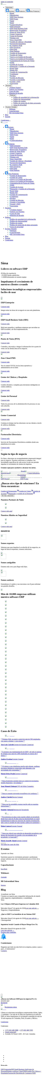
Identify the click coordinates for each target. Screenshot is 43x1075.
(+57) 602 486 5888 (11, 1030)
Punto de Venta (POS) (17, 32)
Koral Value (14, 68)
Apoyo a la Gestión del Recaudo (21, 57)
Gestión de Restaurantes (18, 53)
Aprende (4, 877)
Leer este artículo (32, 908)
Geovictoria (14, 83)
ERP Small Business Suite (18, 28)
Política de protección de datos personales (27, 103)
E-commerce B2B (16, 45)
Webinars (12, 109)
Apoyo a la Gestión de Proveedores (22, 59)
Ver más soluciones (8, 496)
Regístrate (4, 1003)
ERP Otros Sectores (16, 17)
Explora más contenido (8, 932)
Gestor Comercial (16, 34)
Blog (6, 115)
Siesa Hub (13, 49)
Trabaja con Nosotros (16, 89)
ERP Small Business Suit (19, 1069)
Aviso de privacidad (20, 105)
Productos (11, 144)
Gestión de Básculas (17, 78)
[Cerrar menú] (7, 122)
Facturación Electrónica (18, 44)
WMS (12, 63)
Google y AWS (15, 81)
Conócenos (4, 1022)
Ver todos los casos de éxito (10, 844)
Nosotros (8, 85)
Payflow (13, 76)
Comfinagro (14, 74)
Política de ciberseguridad (21, 99)
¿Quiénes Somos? (15, 87)
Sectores (10, 127)
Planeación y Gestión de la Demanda (22, 66)
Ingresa (3, 885)
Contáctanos (5, 120)
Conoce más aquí (6, 511)
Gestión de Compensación (19, 72)
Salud (12, 21)
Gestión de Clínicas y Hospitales (21, 42)
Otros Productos (13, 174)
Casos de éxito (14, 91)
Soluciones (9, 7)
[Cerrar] (2, 995)
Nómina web (14, 38)
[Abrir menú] (10, 120)
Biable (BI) (14, 70)
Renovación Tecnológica (18, 30)
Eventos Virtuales (11, 107)
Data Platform (14, 51)
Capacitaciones (14, 111)
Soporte (7, 117)
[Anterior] (2, 297)
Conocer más (5, 307)
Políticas (12, 95)
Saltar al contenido (7, 2)
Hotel (12, 23)
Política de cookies (19, 101)
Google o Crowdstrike (17, 80)
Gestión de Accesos (16, 64)
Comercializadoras (16, 25)
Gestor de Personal (16, 36)
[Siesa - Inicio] (3, 4)
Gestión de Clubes (16, 55)
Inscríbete (4, 869)
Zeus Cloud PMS (16, 40)
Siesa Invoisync (15, 47)
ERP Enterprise (15, 26)
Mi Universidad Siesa (16, 113)
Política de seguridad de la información (26, 97)
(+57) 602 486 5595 (26, 1030)
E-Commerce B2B (29, 1073)
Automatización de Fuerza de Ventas (22, 61)
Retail (12, 13)
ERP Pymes (14, 19)
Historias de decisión (16, 93)
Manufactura (14, 15)
